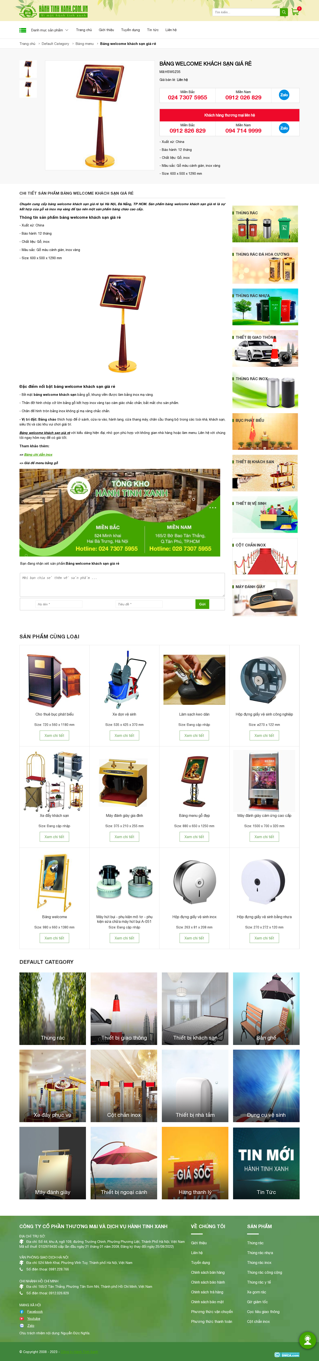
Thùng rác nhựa (260, 1253)
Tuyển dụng (130, 30)
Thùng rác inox (259, 1262)
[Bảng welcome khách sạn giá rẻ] (28, 69)
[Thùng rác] (265, 241)
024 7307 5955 (187, 97)
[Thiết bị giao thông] (265, 366)
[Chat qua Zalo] (284, 95)
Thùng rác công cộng (264, 1272)
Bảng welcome (54, 917)
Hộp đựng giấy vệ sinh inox (194, 917)
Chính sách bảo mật (207, 1302)
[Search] (284, 12)
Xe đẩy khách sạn (54, 815)
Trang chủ (84, 30)
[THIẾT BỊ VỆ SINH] (265, 532)
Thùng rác (255, 1243)
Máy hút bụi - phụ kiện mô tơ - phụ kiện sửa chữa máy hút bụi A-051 (124, 919)
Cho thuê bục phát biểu (54, 714)
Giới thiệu (106, 30)
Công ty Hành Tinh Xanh (79, 1352)
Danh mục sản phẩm (47, 30)
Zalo (30, 1326)
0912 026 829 (243, 97)
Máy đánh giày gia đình (124, 815)
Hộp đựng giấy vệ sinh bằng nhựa (264, 917)
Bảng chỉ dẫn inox (38, 454)
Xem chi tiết (54, 735)
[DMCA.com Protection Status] (287, 1355)
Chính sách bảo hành (208, 1282)
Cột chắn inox (258, 1321)
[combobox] (246, 12)
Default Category (46, 962)
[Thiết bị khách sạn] (265, 490)
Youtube (33, 1319)
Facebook (35, 1312)
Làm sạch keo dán (194, 714)
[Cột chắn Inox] (265, 573)
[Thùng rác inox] (265, 407)
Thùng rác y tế (259, 1282)
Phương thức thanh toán (211, 1321)
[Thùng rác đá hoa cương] (265, 282)
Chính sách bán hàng (208, 1272)
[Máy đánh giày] (265, 615)
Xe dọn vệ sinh (124, 714)
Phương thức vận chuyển (212, 1312)
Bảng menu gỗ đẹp (194, 815)
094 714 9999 (243, 130)
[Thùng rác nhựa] (265, 324)
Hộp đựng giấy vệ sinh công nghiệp (264, 714)
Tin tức (153, 30)
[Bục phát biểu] (265, 449)
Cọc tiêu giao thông (263, 1312)
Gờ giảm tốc (257, 1302)
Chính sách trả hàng (207, 1292)
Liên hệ (171, 30)
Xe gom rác (256, 1292)
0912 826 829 (188, 130)
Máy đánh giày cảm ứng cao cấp (264, 815)
